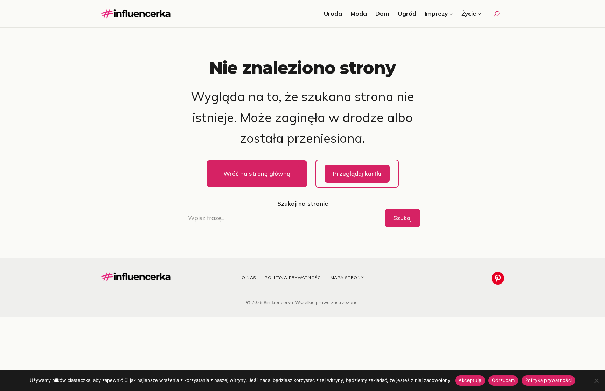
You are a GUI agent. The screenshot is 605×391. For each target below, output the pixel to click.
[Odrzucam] (596, 380)
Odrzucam (503, 380)
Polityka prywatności (293, 277)
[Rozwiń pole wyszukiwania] (496, 14)
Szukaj (402, 218)
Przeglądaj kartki (357, 173)
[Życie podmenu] (479, 13)
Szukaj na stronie (302, 203)
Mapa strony (347, 277)
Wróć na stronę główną (256, 173)
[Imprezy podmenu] (451, 13)
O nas (249, 277)
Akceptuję (470, 380)
